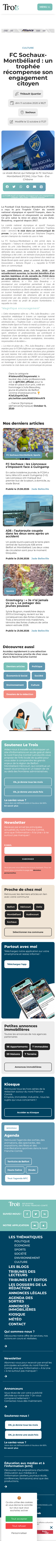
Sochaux (30, 112)
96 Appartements (17, 1046)
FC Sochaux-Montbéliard (19, 455)
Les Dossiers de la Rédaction (27, 1286)
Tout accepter (19, 1518)
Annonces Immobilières (22, 1307)
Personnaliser (19, 1533)
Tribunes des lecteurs (22, 1273)
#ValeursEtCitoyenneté (23, 376)
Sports (36, 455)
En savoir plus (11, 806)
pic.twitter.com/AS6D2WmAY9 (27, 398)
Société (10, 521)
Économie (22, 1245)
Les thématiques (26, 1237)
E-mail (8, 845)
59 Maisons (13, 1054)
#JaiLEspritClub (18, 395)
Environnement (27, 1257)
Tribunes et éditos (28, 1280)
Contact (17, 1324)
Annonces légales (28, 1293)
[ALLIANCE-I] (28, 36)
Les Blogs (19, 1266)
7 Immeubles (40, 1046)
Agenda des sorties (21, 1299)
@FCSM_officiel (24, 382)
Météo (15, 1319)
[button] (7, 187)
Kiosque (17, 1314)
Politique (22, 1241)
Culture (28, 48)
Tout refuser (19, 1526)
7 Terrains (30, 1054)
